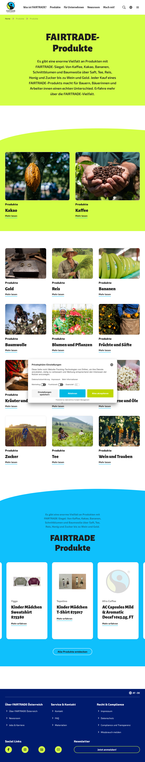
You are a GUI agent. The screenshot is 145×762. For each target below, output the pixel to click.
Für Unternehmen (74, 7)
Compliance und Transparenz (116, 725)
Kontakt (59, 711)
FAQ (57, 718)
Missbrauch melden (111, 732)
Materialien (61, 725)
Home (7, 18)
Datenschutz (107, 718)
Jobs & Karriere (16, 725)
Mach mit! (109, 7)
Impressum (106, 711)
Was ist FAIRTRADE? (34, 7)
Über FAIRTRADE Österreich (23, 711)
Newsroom (93, 7)
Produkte (55, 7)
